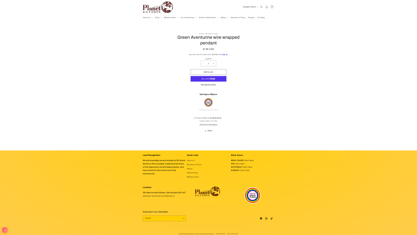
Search (190, 169)
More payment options (208, 84)
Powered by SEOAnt (208, 110)
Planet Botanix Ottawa (192, 234)
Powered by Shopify (206, 234)
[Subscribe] (183, 218)
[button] (147, 17)
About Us (190, 160)
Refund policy (220, 233)
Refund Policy (192, 173)
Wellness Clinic (193, 177)
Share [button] (210, 131)
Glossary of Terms (194, 164)
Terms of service (233, 233)
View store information (209, 124)
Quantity (208, 59)
